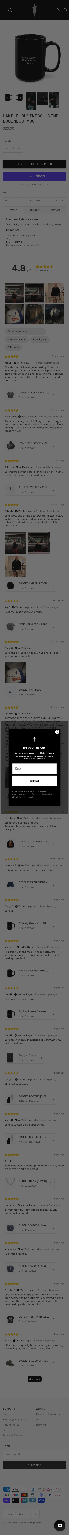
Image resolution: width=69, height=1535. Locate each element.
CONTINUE (35, 781)
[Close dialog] (57, 732)
